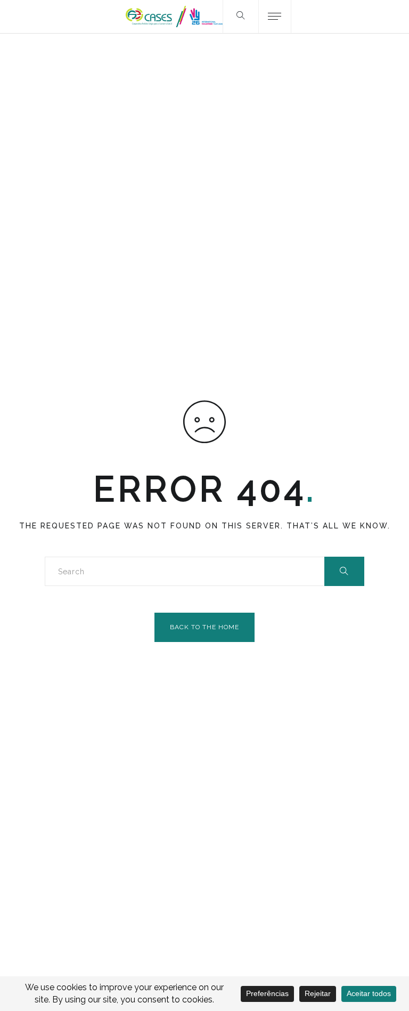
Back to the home (204, 627)
